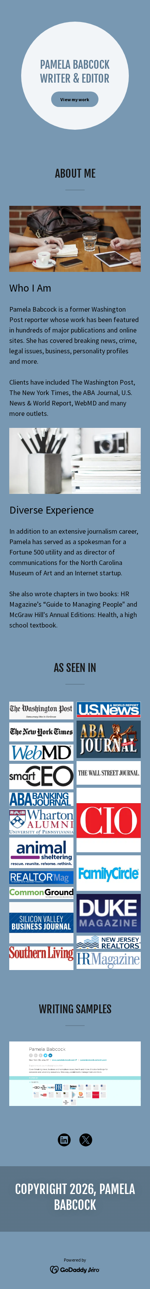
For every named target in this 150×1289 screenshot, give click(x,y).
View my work (74, 99)
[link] (64, 1141)
